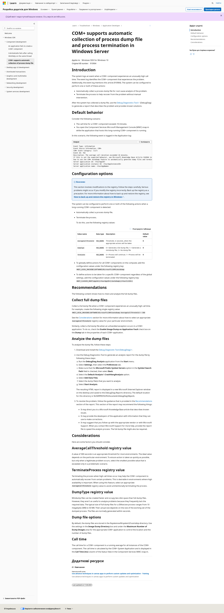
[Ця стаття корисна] (190, 54)
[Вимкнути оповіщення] (221, 15)
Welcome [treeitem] (8, 33)
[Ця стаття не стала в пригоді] (193, 54)
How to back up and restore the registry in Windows (98, 197)
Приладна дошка (212, 9)
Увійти (218, 3)
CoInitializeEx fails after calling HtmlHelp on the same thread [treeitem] (20, 54)
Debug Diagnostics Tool (127, 102)
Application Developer (111, 25)
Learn (74, 25)
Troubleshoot (85, 25)
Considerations (85, 317)
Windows (96, 25)
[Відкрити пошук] (212, 3)
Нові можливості (194, 9)
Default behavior (197, 33)
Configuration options (199, 36)
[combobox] (18, 28)
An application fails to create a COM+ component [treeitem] (20, 47)
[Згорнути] (34, 24)
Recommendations (143, 401)
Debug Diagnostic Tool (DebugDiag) (115, 350)
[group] (112, 156)
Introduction (196, 30)
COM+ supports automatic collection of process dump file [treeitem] (20, 61)
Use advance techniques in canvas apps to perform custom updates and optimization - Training (110, 574)
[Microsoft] (4, 3)
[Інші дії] (150, 26)
